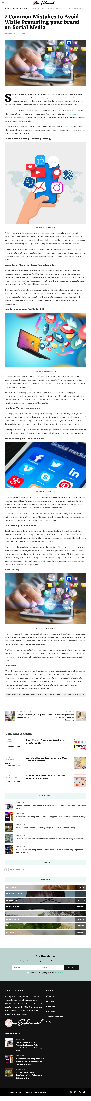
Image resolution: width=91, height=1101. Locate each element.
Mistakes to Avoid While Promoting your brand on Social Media (33, 695)
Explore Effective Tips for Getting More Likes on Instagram (46, 759)
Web (23, 33)
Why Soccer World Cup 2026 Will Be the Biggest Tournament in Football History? (51, 817)
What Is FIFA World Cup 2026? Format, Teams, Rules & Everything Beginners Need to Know (49, 851)
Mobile (7, 764)
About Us (50, 996)
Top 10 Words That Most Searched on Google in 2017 (45, 741)
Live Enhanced (17, 869)
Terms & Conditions (54, 1017)
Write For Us (51, 1022)
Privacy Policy (59, 973)
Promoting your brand (74, 695)
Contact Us (50, 1001)
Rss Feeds (50, 1011)
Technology (10, 746)
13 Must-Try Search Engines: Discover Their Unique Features (45, 777)
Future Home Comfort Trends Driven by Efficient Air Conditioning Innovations (50, 839)
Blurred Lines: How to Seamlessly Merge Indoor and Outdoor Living (45, 828)
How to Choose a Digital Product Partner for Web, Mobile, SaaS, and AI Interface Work (51, 807)
